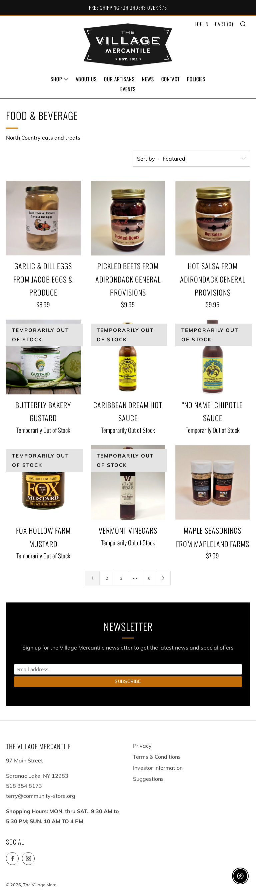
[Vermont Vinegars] (128, 482)
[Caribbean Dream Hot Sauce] (128, 357)
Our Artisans (119, 78)
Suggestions (148, 778)
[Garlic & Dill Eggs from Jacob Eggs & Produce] (43, 218)
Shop (56, 78)
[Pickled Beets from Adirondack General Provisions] (128, 218)
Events (128, 89)
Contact (170, 78)
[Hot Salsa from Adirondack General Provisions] (212, 218)
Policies (196, 78)
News (148, 78)
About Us (86, 78)
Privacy (142, 745)
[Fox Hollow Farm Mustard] (43, 482)
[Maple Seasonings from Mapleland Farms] (212, 482)
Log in (202, 23)
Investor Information (158, 767)
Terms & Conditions (157, 756)
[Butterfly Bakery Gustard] (43, 357)
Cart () (224, 23)
